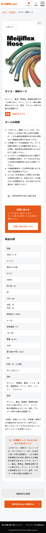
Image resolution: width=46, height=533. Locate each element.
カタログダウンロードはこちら (24, 196)
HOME (4, 12)
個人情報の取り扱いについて (12, 525)
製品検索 (12, 12)
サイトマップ (30, 525)
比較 (39, 23)
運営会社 (41, 525)
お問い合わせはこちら (23, 226)
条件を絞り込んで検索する (23, 504)
